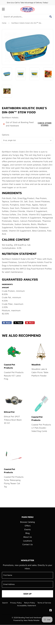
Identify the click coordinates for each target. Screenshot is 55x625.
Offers (27, 525)
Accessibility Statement (26, 605)
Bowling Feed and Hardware (29, 618)
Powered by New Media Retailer (26, 620)
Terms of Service (44, 603)
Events (27, 529)
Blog (27, 533)
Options (5, 135)
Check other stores (44, 124)
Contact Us (27, 544)
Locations (27, 541)
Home (4, 23)
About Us (27, 537)
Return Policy (29, 603)
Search (5, 603)
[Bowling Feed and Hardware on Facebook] (51, 610)
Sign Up (27, 594)
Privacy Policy (16, 603)
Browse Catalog (27, 522)
